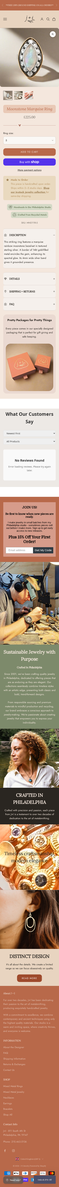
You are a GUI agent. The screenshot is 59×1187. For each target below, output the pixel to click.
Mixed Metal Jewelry (13, 1092)
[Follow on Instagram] (13, 1150)
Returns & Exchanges (14, 1064)
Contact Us (8, 1070)
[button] (45, 1180)
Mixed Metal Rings (13, 1086)
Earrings (7, 1103)
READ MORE (29, 978)
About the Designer (13, 1047)
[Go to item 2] (18, 95)
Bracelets (7, 1109)
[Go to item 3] (28, 95)
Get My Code (43, 550)
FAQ (5, 1053)
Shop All (7, 1114)
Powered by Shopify (38, 1166)
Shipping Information (14, 1059)
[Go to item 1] (7, 95)
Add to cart (29, 151)
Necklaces (8, 1097)
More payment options (29, 170)
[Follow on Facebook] (5, 1150)
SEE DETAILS (47, 5)
